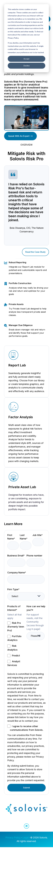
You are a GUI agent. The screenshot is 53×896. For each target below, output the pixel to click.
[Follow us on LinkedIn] (26, 826)
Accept (26, 59)
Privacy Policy (13, 837)
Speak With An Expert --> (20, 136)
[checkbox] (16, 644)
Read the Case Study (35, 252)
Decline (27, 65)
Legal (25, 837)
